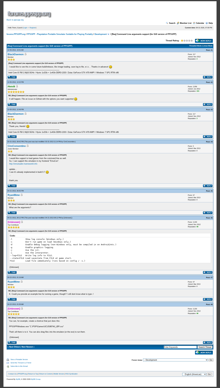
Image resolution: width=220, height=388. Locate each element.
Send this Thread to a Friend (20, 363)
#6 (212, 218)
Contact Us (12, 374)
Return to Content (45, 374)
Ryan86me (14, 195)
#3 (212, 109)
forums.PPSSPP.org (16, 34)
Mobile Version (59, 374)
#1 (212, 50)
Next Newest (27, 347)
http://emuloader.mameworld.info (23, 164)
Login (25, 28)
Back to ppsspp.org (15, 20)
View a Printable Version (19, 359)
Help (211, 23)
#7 (212, 277)
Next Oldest (14, 347)
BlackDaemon (16, 54)
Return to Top (33, 374)
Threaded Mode (195, 46)
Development (101, 34)
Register (33, 28)
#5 (212, 191)
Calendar (200, 23)
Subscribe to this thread (19, 366)
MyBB (18, 379)
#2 (212, 82)
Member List (185, 23)
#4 (212, 142)
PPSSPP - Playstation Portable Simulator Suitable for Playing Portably (60, 34)
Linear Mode (208, 46)
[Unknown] (67, 218)
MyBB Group (35, 379)
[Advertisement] (106, 11)
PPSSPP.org (22, 374)
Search (172, 23)
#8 (212, 304)
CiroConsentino (69, 141)
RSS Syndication (71, 374)
